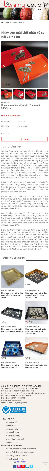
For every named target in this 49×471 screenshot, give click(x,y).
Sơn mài (8, 22)
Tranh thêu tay (13, 436)
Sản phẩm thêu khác (16, 439)
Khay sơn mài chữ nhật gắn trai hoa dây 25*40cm (12, 330)
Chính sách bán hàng (11, 445)
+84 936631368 (14, 400)
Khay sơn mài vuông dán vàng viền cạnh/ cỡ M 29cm (12, 295)
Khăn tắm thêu (13, 432)
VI (47, 3)
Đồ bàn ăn (11, 425)
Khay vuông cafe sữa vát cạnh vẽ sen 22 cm (36, 366)
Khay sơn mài (18, 22)
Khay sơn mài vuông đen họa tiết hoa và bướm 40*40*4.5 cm (36, 295)
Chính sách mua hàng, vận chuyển (21, 449)
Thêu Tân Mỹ (7, 419)
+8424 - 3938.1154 (18, 398)
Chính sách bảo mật (15, 459)
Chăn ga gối (12, 422)
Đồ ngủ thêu (12, 429)
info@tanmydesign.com (17, 403)
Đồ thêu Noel (12, 442)
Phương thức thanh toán (17, 455)
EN (44, 3)
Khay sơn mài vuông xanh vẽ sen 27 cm (10, 366)
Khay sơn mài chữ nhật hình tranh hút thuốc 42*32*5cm (35, 331)
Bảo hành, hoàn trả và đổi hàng (20, 452)
